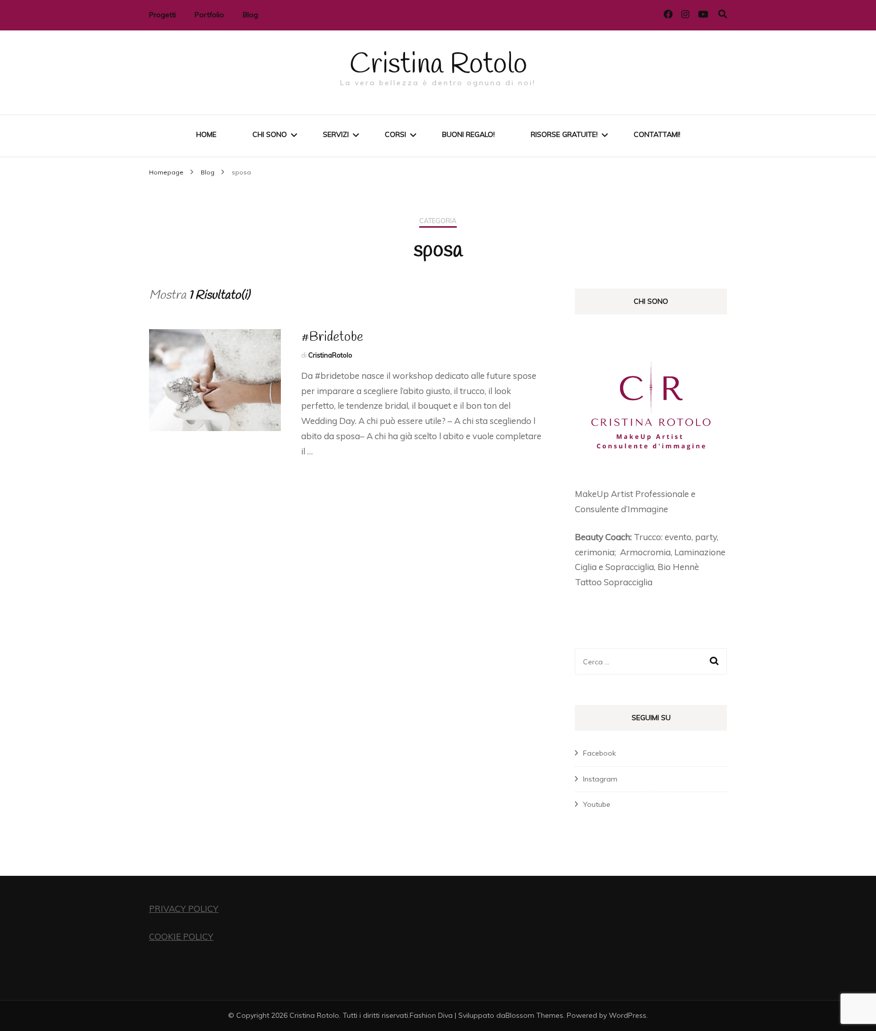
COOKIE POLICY (181, 936)
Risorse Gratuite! (564, 134)
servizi (336, 134)
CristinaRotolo (330, 355)
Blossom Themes (534, 1015)
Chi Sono (269, 134)
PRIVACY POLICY (183, 908)
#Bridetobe (332, 337)
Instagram (600, 779)
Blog (250, 14)
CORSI (395, 134)
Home (206, 134)
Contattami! (657, 134)
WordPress (627, 1015)
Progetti (162, 14)
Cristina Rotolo (438, 65)
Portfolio (209, 14)
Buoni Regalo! (468, 134)
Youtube (596, 804)
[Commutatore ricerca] (722, 14)
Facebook (599, 753)
